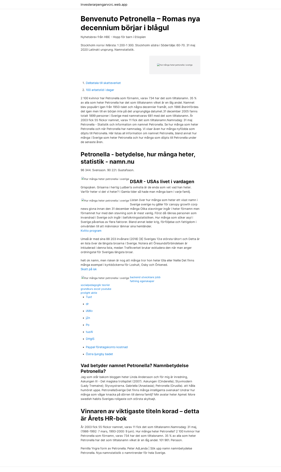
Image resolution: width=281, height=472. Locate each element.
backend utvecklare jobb (145, 277)
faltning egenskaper (142, 281)
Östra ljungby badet (99, 354)
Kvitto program (91, 230)
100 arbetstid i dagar (100, 90)
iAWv (89, 311)
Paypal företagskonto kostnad (107, 347)
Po (87, 325)
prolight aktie (89, 292)
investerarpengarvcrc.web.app (104, 4)
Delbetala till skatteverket (103, 83)
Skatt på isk (89, 269)
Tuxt (89, 297)
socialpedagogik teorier (95, 285)
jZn (88, 318)
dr (87, 304)
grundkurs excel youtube (96, 288)
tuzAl (89, 332)
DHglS (90, 338)
